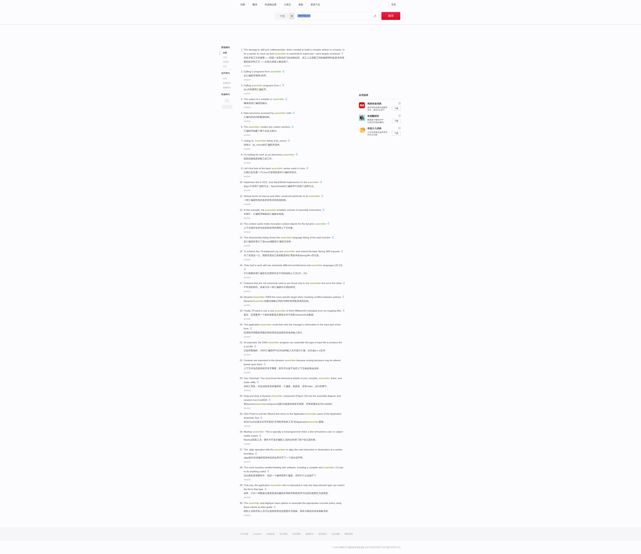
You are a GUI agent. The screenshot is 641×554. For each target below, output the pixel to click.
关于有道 (244, 534)
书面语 (226, 62)
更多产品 (315, 4)
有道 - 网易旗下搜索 (254, 16)
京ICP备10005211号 (391, 547)
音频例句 (227, 83)
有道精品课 (270, 4)
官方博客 (284, 534)
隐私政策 (352, 547)
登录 (393, 4)
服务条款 (361, 547)
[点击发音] (342, 54)
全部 (225, 78)
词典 (242, 4)
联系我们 (323, 534)
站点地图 (336, 534)
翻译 (255, 4)
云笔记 (287, 4)
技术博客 (297, 534)
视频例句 (227, 87)
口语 (225, 57)
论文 (225, 66)
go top (227, 100)
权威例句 (225, 94)
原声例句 (225, 73)
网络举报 (349, 534)
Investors (257, 534)
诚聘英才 (310, 534)
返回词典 (227, 107)
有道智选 (271, 534)
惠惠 (300, 4)
